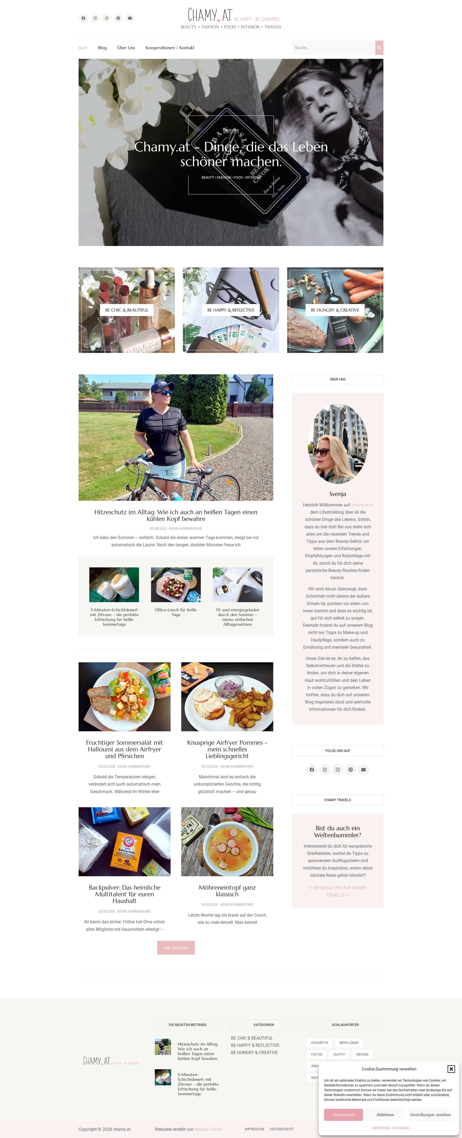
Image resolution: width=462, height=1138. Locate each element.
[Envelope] (130, 18)
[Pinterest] (118, 18)
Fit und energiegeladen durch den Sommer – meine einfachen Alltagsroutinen (237, 617)
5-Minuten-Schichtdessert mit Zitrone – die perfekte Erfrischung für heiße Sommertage (114, 617)
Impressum (401, 1127)
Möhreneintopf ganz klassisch (227, 891)
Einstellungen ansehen (430, 1114)
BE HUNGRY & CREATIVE (335, 310)
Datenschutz (381, 1127)
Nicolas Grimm (209, 1129)
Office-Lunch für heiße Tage (176, 612)
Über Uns (126, 47)
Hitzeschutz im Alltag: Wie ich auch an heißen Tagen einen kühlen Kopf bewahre (175, 515)
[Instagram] (95, 18)
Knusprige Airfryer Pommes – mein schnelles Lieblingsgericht (227, 749)
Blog (102, 47)
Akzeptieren (344, 1114)
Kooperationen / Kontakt (170, 47)
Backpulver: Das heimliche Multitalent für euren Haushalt (124, 894)
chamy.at (360, 505)
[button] (451, 1069)
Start (83, 47)
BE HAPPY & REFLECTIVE (231, 310)
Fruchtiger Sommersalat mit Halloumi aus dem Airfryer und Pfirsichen (124, 749)
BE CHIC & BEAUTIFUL (126, 310)
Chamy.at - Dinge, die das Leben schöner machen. (231, 154)
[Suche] (379, 48)
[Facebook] (83, 18)
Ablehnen (385, 1114)
